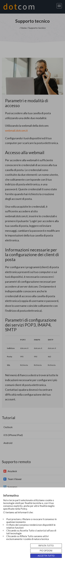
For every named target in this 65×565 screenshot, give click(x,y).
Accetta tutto (46, 556)
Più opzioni (46, 551)
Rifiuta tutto (46, 545)
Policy (24, 508)
